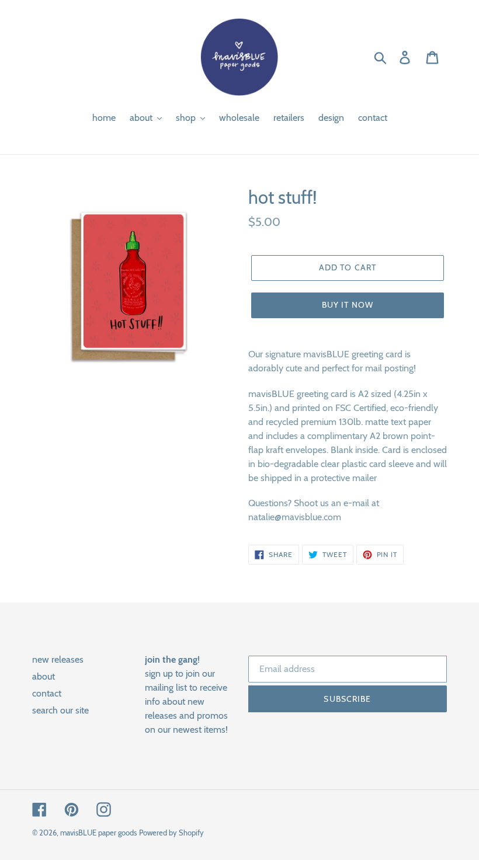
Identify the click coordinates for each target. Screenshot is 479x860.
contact (46, 693)
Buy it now (347, 305)
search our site (60, 710)
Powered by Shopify (171, 832)
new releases (58, 659)
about (43, 676)
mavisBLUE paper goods (98, 832)
